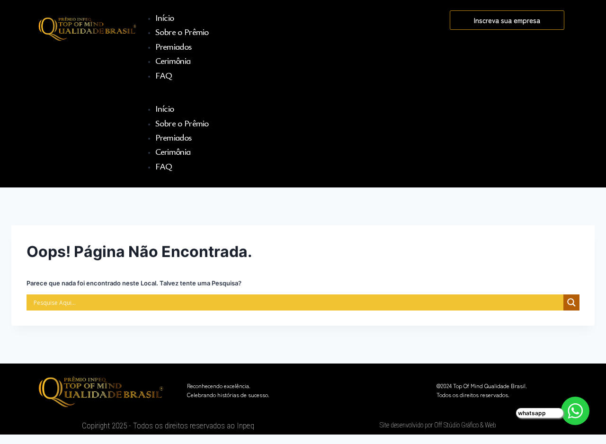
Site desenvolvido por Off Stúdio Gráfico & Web (438, 425)
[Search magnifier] (571, 302)
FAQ (163, 75)
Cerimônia (173, 60)
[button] (293, 96)
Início (164, 17)
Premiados (173, 46)
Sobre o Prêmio (182, 31)
